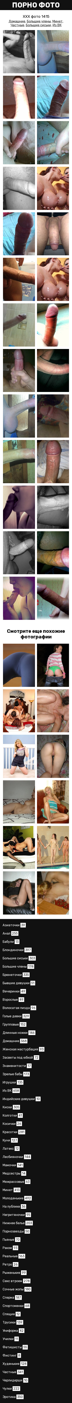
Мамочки (13, 1165)
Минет (57, 21)
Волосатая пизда (19, 1008)
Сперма (12, 1297)
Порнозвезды (16, 1231)
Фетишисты (15, 1347)
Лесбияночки (16, 1157)
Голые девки (16, 1016)
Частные (17, 25)
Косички (12, 1124)
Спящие (11, 1314)
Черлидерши (15, 1380)
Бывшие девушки (18, 983)
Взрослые (13, 1000)
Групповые (14, 1024)
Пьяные (11, 1240)
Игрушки (13, 1082)
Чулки (11, 1388)
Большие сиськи (38, 25)
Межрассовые (16, 1182)
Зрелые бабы (16, 1074)
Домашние (17, 21)
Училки (10, 1339)
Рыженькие (14, 1273)
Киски (11, 1107)
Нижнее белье (17, 1223)
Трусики (12, 1322)
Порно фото (36, 5)
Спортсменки (16, 1306)
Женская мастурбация (23, 1049)
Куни (10, 1140)
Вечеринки (14, 991)
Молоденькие (17, 1198)
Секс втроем (16, 1281)
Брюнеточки (16, 975)
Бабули (11, 942)
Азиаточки (14, 925)
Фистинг (11, 1355)
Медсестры (14, 1173)
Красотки (13, 1132)
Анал (10, 933)
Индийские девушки (21, 1099)
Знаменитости (17, 1066)
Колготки (12, 1115)
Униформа (13, 1331)
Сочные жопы (17, 1289)
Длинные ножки (19, 1033)
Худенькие (14, 1364)
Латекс (11, 1148)
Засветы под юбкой (20, 1057)
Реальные (13, 1256)
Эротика (13, 1397)
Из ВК (57, 25)
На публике (14, 1206)
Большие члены (39, 21)
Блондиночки (17, 950)
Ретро (10, 1264)
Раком (10, 1248)
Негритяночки (16, 1215)
